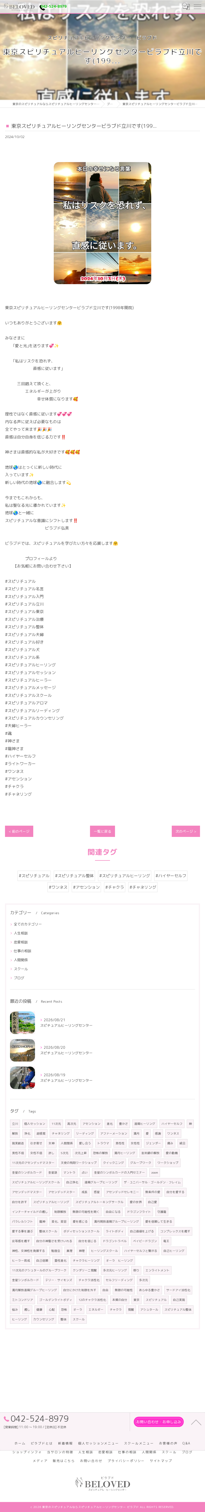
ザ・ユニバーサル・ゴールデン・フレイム (152, 1182)
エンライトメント (158, 1270)
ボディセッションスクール (82, 1231)
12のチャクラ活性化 (92, 1300)
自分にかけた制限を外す (79, 1290)
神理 (82, 1251)
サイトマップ (161, 1460)
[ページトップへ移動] (196, 1422)
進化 (110, 1124)
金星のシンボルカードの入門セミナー (119, 1172)
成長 (85, 1192)
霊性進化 (60, 1260)
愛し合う (85, 1143)
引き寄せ (36, 1143)
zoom (154, 1172)
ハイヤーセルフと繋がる (140, 1251)
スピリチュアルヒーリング (51, 1202)
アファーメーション (113, 1133)
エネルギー (96, 1309)
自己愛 (152, 1202)
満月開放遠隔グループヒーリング (116, 1221)
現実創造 (18, 1143)
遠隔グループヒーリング (101, 1182)
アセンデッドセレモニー (122, 1192)
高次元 (71, 1124)
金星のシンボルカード (27, 1172)
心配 (52, 1309)
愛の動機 (172, 1153)
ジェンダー (153, 1143)
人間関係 (21, 959)
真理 (69, 1251)
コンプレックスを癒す (175, 1231)
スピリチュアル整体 (178, 1309)
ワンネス (173, 1133)
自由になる (113, 1212)
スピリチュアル (156, 1300)
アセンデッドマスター (27, 1192)
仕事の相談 (22, 950)
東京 (137, 1300)
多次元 (143, 1280)
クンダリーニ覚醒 (85, 1270)
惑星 (97, 1192)
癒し (27, 1309)
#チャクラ (114, 887)
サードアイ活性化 (178, 1290)
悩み (15, 1309)
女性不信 (36, 1153)
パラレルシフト (22, 1221)
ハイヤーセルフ (172, 1124)
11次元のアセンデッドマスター (33, 1163)
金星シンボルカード (25, 1280)
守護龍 (161, 1212)
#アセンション (86, 887)
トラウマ (103, 1143)
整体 (63, 1319)
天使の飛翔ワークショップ (79, 1163)
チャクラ (116, 1309)
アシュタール (149, 1309)
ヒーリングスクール (104, 1251)
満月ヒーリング (124, 1153)
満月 (137, 1133)
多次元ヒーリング (115, 1270)
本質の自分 (119, 1300)
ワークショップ (168, 1163)
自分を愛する (175, 1192)
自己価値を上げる (142, 1231)
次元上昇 (81, 1153)
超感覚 (41, 1133)
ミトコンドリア (22, 1300)
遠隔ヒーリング (144, 1124)
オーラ (77, 1309)
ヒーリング (19, 1319)
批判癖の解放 (151, 1153)
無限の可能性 (124, 1290)
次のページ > (186, 831)
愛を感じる (80, 1221)
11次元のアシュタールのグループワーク (39, 1270)
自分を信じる (87, 1241)
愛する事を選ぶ (22, 1231)
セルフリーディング (119, 1280)
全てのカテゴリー (28, 924)
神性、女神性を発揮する (28, 1251)
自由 (105, 1290)
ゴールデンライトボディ (55, 1300)
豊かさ (123, 1124)
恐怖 (64, 1309)
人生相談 (21, 933)
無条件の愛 (152, 1192)
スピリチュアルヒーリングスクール (36, 1182)
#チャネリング (143, 887)
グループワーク (140, 1163)
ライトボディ (115, 1231)
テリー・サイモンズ (58, 1280)
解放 (15, 1133)
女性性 (135, 1143)
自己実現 (179, 1300)
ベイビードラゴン (145, 1241)
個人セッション (34, 1124)
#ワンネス (58, 887)
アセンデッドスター (61, 1192)
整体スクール (48, 1231)
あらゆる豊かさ (149, 1290)
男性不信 (18, 1153)
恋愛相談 (21, 942)
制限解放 (60, 1212)
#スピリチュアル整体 (74, 875)
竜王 (166, 1241)
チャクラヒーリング (86, 1260)
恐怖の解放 (100, 1153)
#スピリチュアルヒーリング (124, 875)
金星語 (52, 1172)
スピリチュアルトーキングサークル (100, 1202)
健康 (39, 1309)
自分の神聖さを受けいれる (54, 1241)
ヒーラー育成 (21, 1260)
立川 (15, 1124)
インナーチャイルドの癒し (30, 1212)
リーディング (85, 1133)
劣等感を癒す (21, 1241)
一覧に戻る (102, 831)
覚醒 (131, 1309)
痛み (170, 1143)
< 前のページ (19, 831)
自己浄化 (72, 1182)
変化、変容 (59, 1221)
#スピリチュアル (34, 875)
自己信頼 (42, 1260)
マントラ (70, 1172)
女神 (51, 1143)
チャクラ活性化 (89, 1280)
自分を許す (19, 1202)
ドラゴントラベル (115, 1241)
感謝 (158, 1133)
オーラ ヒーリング (119, 1260)
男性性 (120, 1143)
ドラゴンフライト (139, 1212)
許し (51, 1153)
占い (85, 1172)
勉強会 (55, 1251)
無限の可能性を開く (86, 1212)
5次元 (64, 1153)
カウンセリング (43, 1319)
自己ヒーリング (174, 1251)
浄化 (27, 1133)
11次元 (56, 1124)
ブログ (19, 977)
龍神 (42, 1221)
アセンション (91, 1124)
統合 (183, 1143)
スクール (21, 968)
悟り (136, 1270)
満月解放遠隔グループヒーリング (34, 1290)
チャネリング (61, 1133)
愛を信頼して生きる (158, 1221)
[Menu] (197, 6)
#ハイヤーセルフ (171, 875)
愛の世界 (136, 1202)
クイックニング (113, 1163)
